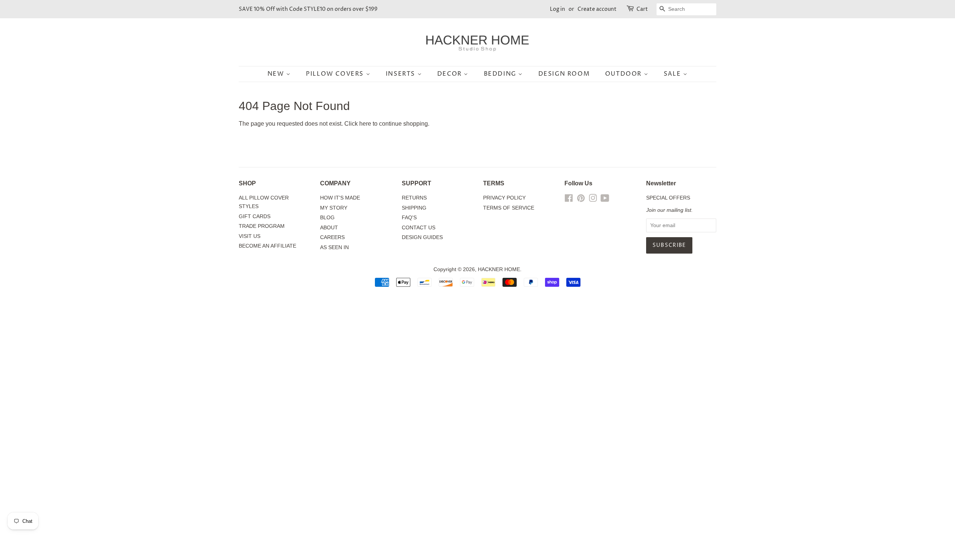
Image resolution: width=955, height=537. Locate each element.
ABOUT (329, 227)
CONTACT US (418, 227)
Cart (642, 9)
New (276, 74)
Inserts (401, 74)
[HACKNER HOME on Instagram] (593, 199)
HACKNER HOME (499, 269)
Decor (450, 74)
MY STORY (333, 208)
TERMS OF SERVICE (508, 208)
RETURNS (414, 198)
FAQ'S (409, 217)
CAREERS (332, 237)
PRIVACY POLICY (504, 198)
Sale (673, 74)
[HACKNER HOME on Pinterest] (581, 199)
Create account (597, 9)
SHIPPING (414, 208)
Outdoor (624, 74)
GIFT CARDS (254, 216)
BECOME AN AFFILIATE (267, 246)
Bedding (501, 74)
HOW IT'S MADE (340, 198)
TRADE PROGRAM (262, 226)
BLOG (327, 217)
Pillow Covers (336, 74)
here (365, 123)
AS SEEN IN (334, 247)
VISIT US (249, 236)
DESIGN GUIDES (422, 237)
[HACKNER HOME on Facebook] (568, 199)
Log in (557, 9)
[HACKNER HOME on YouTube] (605, 199)
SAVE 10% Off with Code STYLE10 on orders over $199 (308, 9)
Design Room (564, 74)
